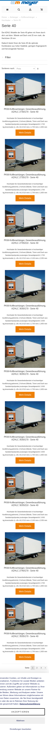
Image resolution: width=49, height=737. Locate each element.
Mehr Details (25, 132)
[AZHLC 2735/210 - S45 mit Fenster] (25, 221)
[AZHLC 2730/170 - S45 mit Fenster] (25, 89)
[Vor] (45, 668)
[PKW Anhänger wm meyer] (24, 3)
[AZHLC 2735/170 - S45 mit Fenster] (25, 155)
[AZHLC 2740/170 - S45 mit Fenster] (25, 548)
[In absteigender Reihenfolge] (38, 69)
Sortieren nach (8, 68)
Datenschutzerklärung (30, 704)
